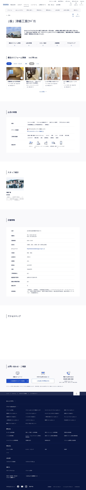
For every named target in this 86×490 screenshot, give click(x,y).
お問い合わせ (67, 1)
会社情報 (58, 4)
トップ (7, 393)
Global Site (82, 1)
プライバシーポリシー (57, 486)
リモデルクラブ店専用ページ (32, 476)
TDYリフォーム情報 (52, 1)
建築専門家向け (60, 1)
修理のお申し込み (75, 1)
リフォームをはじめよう (11, 406)
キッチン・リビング (18, 63)
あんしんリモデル (9, 401)
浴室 (26, 63)
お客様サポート (42, 4)
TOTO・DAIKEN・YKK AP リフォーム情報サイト (11, 477)
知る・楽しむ (51, 4)
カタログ (20, 4)
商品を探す (13, 4)
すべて (9, 63)
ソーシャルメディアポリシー (68, 486)
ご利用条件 (49, 486)
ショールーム (34, 4)
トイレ (37, 63)
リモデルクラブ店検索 (23, 393)
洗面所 (31, 63)
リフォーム (26, 4)
